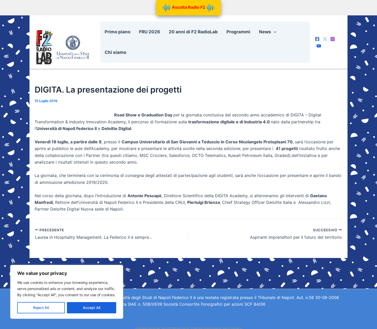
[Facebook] (317, 39)
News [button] (265, 31)
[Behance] (318, 46)
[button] (273, 32)
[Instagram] (332, 39)
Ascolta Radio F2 (188, 7)
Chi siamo (115, 52)
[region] (66, 292)
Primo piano (117, 31)
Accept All (91, 307)
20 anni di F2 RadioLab (193, 31)
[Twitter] (325, 39)
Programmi (238, 31)
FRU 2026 (149, 31)
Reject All (41, 307)
